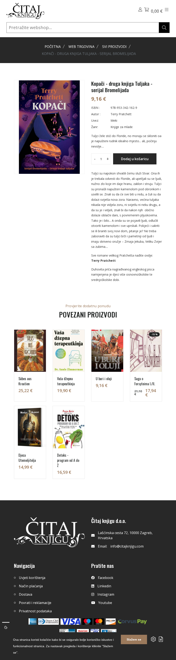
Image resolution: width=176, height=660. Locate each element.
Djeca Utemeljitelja (27, 458)
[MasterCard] (87, 621)
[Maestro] (98, 621)
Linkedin (104, 586)
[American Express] (32, 621)
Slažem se (134, 639)
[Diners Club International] (48, 621)
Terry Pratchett (103, 260)
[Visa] (70, 621)
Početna (53, 46)
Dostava (25, 594)
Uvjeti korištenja (32, 577)
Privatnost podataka (35, 611)
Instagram (105, 594)
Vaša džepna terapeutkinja (66, 381)
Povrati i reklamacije (35, 602)
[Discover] (110, 621)
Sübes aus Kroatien (25, 381)
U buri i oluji (104, 378)
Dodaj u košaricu (135, 159)
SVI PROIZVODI (114, 46)
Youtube (105, 602)
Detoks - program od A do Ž (68, 460)
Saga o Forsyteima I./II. (144, 381)
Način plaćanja (31, 586)
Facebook (105, 577)
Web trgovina (81, 46)
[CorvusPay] (132, 621)
